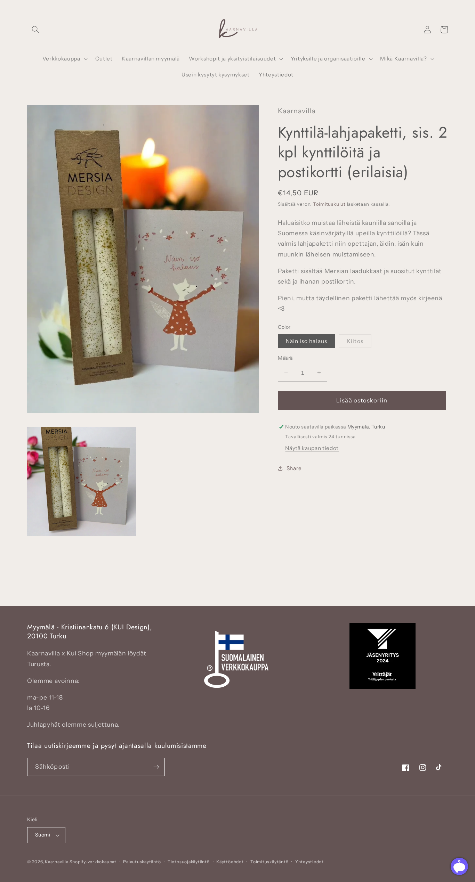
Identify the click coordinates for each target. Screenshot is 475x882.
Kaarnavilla (56, 861)
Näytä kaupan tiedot (312, 448)
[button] (35, 29)
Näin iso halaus (307, 340)
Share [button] (294, 468)
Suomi (42, 835)
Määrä (285, 358)
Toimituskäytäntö (269, 861)
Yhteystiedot (309, 861)
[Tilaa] (156, 767)
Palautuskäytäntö (142, 861)
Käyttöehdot (229, 861)
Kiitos (359, 342)
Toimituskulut (329, 203)
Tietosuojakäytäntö (189, 861)
